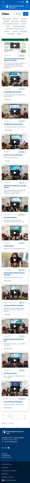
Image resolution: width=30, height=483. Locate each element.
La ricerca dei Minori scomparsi (13, 305)
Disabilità (7, 21)
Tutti (22, 55)
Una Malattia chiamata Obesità (13, 124)
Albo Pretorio (5, 474)
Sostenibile (11, 34)
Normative (4, 453)
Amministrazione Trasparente (9, 471)
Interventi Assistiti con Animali (11, 24)
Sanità (7, 31)
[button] (4, 2)
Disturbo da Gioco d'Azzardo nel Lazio (14, 340)
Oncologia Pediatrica (10, 217)
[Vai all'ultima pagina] (24, 418)
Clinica (16, 18)
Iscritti (22, 152)
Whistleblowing (6, 455)
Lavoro (24, 24)
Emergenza (15, 21)
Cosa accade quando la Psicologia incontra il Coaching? (14, 59)
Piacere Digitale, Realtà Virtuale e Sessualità (14, 274)
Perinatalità (10, 29)
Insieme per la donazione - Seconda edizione (15, 186)
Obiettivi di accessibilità (7, 477)
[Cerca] (27, 7)
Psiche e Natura (9, 246)
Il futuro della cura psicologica (13, 402)
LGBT (8, 26)
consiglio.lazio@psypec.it (11, 441)
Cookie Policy (5, 467)
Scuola (15, 31)
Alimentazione (7, 18)
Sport (19, 34)
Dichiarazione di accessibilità (9, 480)
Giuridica (24, 21)
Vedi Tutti (18, 14)
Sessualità (23, 31)
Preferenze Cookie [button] (6, 457)
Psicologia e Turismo (10, 373)
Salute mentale (20, 29)
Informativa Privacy (6, 464)
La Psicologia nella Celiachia (12, 92)
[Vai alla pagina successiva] (20, 418)
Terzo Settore (8, 348)
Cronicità (24, 18)
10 (17, 419)
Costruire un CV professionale (13, 155)
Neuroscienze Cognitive (19, 26)
